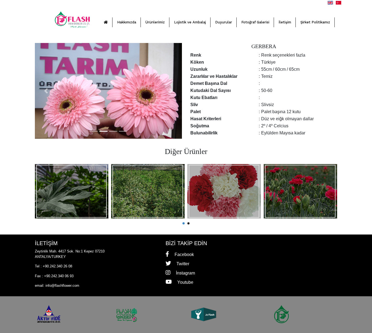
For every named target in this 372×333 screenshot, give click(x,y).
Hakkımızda (126, 22)
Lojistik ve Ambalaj (190, 22)
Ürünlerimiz (155, 22)
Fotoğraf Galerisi (255, 22)
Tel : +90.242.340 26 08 (53, 266)
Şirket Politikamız (315, 22)
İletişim (285, 22)
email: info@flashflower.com (57, 285)
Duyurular (223, 22)
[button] (46, 91)
